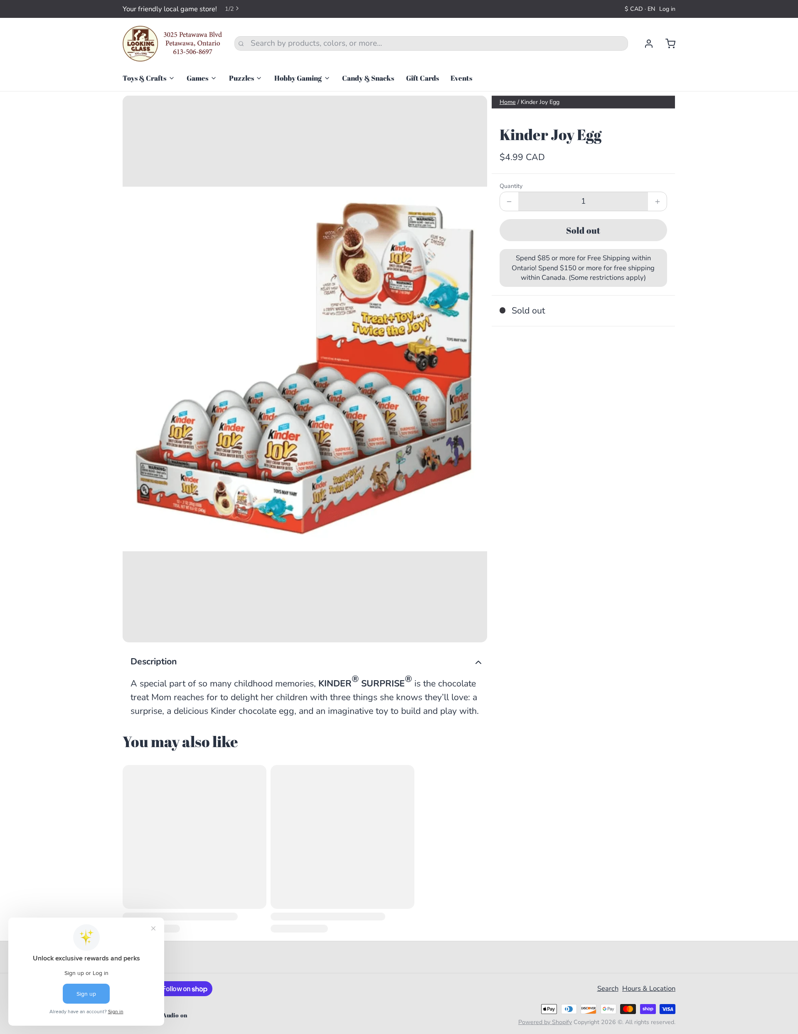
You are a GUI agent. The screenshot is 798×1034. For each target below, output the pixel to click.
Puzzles (241, 78)
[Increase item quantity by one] (657, 201)
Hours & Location (648, 988)
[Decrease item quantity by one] (509, 201)
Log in (667, 9)
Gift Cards (422, 78)
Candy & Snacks (368, 78)
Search (607, 988)
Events (461, 78)
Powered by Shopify (545, 1022)
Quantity (511, 186)
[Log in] (645, 44)
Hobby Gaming (298, 78)
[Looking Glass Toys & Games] (172, 44)
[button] (583, 230)
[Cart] (666, 44)
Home (508, 102)
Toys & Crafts (144, 78)
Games (197, 78)
